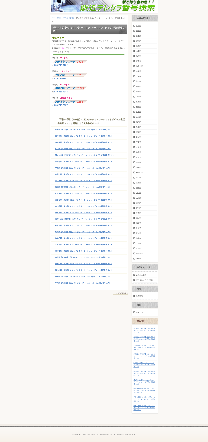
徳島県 (138, 203)
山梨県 (138, 97)
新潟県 (138, 107)
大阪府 (138, 147)
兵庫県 (138, 152)
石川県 (138, 117)
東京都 (59, 18)
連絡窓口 (139, 312)
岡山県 (138, 188)
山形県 (138, 51)
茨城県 (138, 81)
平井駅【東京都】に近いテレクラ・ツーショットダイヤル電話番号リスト (83, 283)
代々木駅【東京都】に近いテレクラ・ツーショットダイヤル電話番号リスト (83, 193)
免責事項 (139, 296)
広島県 (138, 198)
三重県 (138, 142)
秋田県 (138, 46)
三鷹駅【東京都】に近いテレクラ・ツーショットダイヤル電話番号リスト (83, 130)
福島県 (138, 56)
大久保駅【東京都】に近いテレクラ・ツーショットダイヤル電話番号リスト (83, 181)
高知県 (138, 218)
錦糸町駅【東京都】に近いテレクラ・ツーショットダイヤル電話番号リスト (83, 264)
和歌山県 (139, 172)
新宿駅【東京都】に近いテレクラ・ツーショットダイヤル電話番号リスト (83, 187)
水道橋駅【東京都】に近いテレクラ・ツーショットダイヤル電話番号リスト (83, 245)
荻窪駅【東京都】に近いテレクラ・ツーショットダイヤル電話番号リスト (83, 149)
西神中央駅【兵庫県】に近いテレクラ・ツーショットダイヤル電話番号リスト (144, 348)
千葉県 (138, 76)
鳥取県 (138, 178)
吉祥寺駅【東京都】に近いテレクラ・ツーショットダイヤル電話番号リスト (83, 136)
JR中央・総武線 (68, 18)
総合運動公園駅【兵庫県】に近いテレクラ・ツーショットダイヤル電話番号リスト (144, 391)
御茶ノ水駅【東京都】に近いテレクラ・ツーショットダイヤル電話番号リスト (84, 219)
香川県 (138, 208)
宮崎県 (138, 248)
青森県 (138, 31)
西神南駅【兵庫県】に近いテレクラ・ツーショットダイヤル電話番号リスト (144, 339)
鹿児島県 (139, 253)
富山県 (138, 112)
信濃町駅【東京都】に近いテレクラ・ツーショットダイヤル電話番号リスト (83, 238)
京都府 (138, 157)
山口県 (138, 193)
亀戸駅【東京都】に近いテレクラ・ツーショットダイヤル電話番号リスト (83, 232)
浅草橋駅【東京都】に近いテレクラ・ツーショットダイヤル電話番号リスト (83, 251)
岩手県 (138, 36)
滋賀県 (138, 162)
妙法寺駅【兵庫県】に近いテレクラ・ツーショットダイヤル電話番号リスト (144, 373)
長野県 (138, 102)
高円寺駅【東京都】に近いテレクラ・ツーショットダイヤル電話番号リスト (83, 161)
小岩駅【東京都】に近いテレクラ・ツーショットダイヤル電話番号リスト (83, 276)
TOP (53, 18)
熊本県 (138, 238)
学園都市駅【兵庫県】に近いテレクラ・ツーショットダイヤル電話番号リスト (144, 399)
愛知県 (138, 127)
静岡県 (138, 137)
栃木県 (138, 86)
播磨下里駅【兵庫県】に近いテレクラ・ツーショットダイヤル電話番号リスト (144, 408)
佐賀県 (138, 228)
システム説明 (141, 275)
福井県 (138, 122)
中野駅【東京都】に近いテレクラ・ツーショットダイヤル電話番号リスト (83, 168)
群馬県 (138, 91)
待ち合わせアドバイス (144, 280)
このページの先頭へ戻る (120, 293)
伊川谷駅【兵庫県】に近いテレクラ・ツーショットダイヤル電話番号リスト (144, 330)
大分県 (138, 243)
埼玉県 (138, 71)
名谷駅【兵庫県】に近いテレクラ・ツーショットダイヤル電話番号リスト (144, 382)
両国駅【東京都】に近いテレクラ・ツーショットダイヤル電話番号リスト (83, 257)
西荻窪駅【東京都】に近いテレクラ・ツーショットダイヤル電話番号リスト (83, 142)
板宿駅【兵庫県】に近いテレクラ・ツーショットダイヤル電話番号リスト (144, 365)
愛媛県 (138, 213)
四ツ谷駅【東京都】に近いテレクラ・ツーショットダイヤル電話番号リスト (83, 200)
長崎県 (138, 233)
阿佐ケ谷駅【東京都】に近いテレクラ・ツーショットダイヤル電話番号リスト (84, 155)
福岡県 (138, 223)
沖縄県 (138, 259)
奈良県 (138, 167)
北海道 (138, 26)
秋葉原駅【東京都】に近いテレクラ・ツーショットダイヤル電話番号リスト (83, 225)
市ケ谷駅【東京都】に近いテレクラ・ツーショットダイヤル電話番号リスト (83, 206)
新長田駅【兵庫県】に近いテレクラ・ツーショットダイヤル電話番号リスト (144, 356)
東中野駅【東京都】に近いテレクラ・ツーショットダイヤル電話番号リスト (83, 174)
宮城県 (138, 41)
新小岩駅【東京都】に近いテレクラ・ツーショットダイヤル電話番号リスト (83, 270)
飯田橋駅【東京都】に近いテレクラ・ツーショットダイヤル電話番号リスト (83, 213)
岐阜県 (138, 132)
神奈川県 (139, 66)
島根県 (138, 183)
